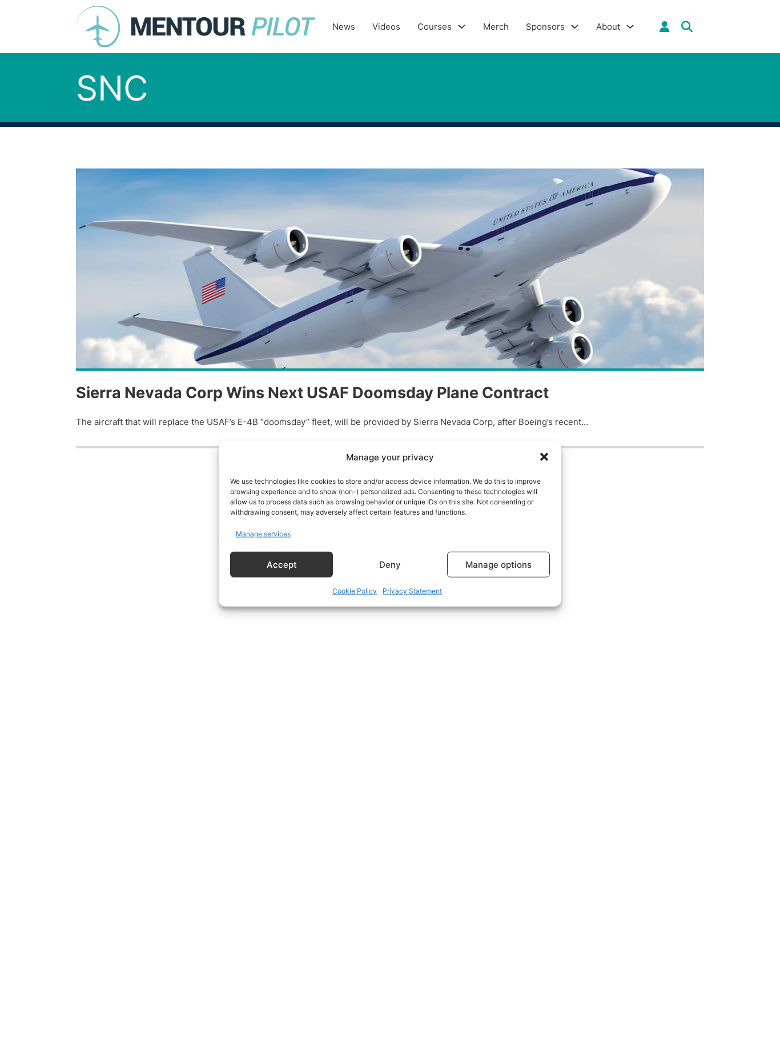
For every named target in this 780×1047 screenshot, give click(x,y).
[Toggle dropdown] (665, 27)
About (608, 26)
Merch (496, 26)
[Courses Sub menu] (461, 26)
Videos (386, 26)
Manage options (498, 564)
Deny (390, 564)
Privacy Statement (412, 590)
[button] (544, 457)
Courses (434, 26)
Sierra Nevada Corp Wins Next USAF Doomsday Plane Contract (312, 392)
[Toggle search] (687, 26)
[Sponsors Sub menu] (574, 26)
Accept (282, 564)
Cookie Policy (354, 590)
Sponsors (545, 26)
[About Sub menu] (630, 26)
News (343, 26)
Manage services (263, 533)
